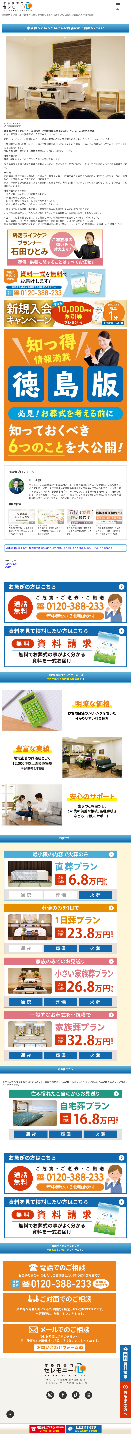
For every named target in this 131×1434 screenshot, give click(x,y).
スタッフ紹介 (11, 563)
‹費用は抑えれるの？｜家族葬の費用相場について (31, 548)
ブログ (32, 522)
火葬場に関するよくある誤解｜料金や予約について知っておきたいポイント (20, 531)
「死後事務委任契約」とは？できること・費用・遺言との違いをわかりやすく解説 (108, 531)
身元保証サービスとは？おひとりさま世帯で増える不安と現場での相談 (50, 531)
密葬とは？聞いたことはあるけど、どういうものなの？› (85, 548)
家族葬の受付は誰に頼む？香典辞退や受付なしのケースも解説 (79, 531)
